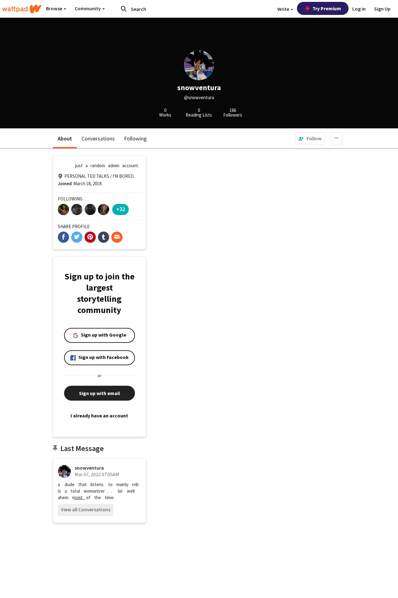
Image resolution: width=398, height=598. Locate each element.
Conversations (98, 138)
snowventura (89, 468)
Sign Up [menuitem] (382, 9)
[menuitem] (310, 138)
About (65, 138)
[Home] (21, 9)
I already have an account (99, 415)
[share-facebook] (63, 237)
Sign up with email (99, 393)
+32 (120, 209)
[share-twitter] (76, 237)
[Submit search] (124, 9)
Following (135, 138)
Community (88, 8)
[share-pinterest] (90, 237)
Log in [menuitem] (359, 9)
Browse (54, 8)
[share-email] (117, 237)
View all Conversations (85, 509)
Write (283, 9)
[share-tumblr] (103, 237)
